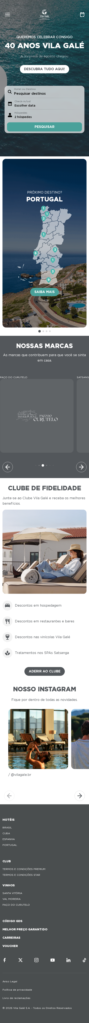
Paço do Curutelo (16, 904)
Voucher (10, 946)
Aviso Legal (9, 981)
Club (6, 861)
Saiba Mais (44, 292)
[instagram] (36, 960)
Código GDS (12, 921)
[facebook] (4, 960)
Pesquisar (44, 127)
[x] (20, 960)
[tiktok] (84, 960)
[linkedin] (68, 960)
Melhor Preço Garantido (24, 929)
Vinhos (8, 885)
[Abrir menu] (7, 14)
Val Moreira (11, 898)
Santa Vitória (12, 893)
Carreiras (11, 937)
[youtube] (53, 960)
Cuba (6, 833)
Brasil (7, 827)
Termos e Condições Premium (23, 869)
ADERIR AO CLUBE (44, 671)
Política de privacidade (17, 989)
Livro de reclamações (16, 998)
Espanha (8, 839)
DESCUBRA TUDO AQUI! (44, 69)
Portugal (9, 844)
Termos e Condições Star (21, 874)
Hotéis (8, 819)
